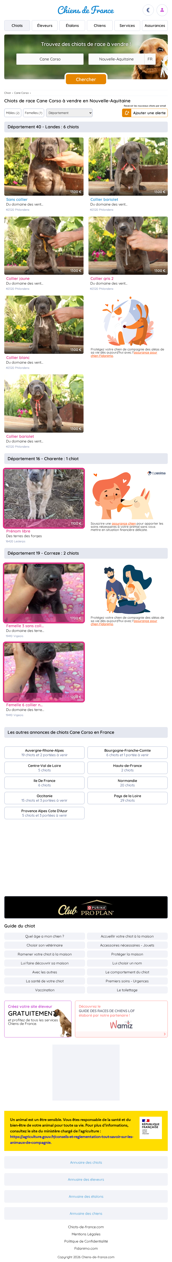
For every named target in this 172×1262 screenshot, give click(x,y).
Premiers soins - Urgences (127, 981)
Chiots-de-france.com (86, 1227)
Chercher (86, 79)
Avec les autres (44, 972)
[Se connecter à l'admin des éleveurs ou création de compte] (162, 10)
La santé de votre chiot (45, 981)
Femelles (33, 113)
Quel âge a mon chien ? (44, 936)
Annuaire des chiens (86, 1213)
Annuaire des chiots (86, 1162)
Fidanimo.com (86, 1248)
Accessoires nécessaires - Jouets (127, 945)
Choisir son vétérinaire (45, 945)
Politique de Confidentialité (86, 1241)
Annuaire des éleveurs (86, 1179)
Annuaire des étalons (86, 1196)
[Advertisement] (86, 859)
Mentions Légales (86, 1234)
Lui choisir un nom (127, 963)
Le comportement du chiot (127, 972)
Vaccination (44, 990)
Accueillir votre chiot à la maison (127, 936)
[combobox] (50, 59)
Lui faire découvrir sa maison (45, 963)
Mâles (12, 113)
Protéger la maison (127, 954)
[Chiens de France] (86, 10)
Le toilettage (127, 990)
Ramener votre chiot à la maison (45, 954)
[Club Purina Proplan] (86, 907)
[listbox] (149, 59)
